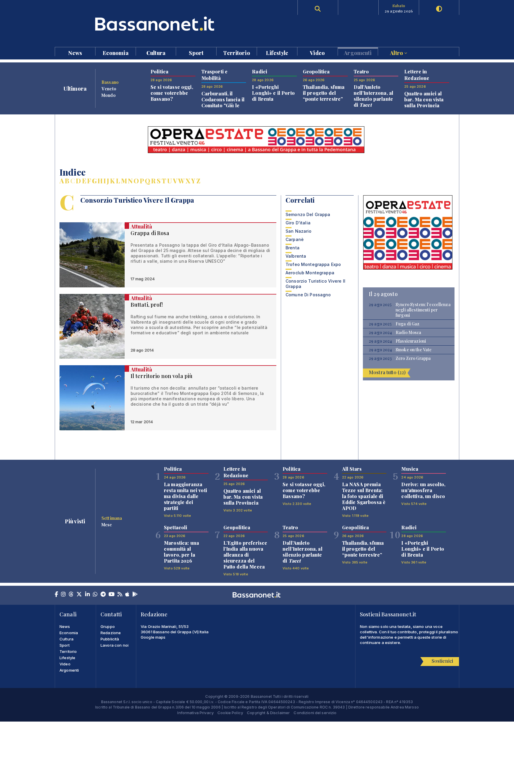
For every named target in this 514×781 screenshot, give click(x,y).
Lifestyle (277, 52)
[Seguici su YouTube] (112, 594)
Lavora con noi (114, 645)
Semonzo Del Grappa (308, 214)
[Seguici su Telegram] (103, 594)
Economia (115, 52)
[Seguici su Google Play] (135, 594)
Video (317, 52)
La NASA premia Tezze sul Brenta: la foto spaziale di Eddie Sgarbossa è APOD (364, 496)
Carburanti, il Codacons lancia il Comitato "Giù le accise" (223, 102)
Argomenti (358, 52)
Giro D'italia (298, 222)
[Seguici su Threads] (71, 594)
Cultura (155, 52)
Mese (106, 525)
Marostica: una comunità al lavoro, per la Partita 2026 (181, 552)
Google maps (153, 637)
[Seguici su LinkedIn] (87, 594)
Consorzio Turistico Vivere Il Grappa (315, 283)
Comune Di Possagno (308, 294)
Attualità (141, 226)
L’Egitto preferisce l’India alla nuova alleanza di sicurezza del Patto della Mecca (245, 555)
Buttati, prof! (147, 304)
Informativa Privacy (195, 712)
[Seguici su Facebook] (56, 594)
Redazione (111, 632)
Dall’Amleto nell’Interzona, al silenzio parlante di (374, 96)
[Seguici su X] (79, 594)
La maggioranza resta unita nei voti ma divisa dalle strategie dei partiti (185, 496)
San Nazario (299, 231)
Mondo (108, 95)
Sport (196, 52)
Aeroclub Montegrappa (310, 272)
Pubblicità (110, 639)
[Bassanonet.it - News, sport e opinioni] (156, 23)
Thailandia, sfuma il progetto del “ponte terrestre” (323, 93)
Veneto (108, 89)
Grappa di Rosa (150, 233)
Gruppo (108, 626)
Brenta (293, 247)
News (75, 52)
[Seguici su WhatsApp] (95, 594)
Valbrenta (296, 256)
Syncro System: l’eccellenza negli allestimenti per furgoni (423, 310)
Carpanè (295, 239)
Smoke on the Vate (414, 349)
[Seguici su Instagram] (63, 594)
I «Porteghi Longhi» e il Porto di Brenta (273, 93)
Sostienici (442, 661)
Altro (397, 52)
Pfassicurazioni (411, 341)
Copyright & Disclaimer (268, 712)
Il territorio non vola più (162, 376)
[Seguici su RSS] (119, 594)
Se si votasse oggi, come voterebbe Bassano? (172, 93)
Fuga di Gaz (408, 324)
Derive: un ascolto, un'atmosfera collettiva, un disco (423, 490)
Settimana (111, 518)
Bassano (110, 82)
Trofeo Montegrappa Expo (313, 264)
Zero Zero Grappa (413, 358)
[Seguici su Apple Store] (127, 594)
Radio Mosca (408, 332)
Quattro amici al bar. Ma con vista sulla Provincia (424, 99)
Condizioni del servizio (315, 712)
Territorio (236, 52)
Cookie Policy (230, 712)
